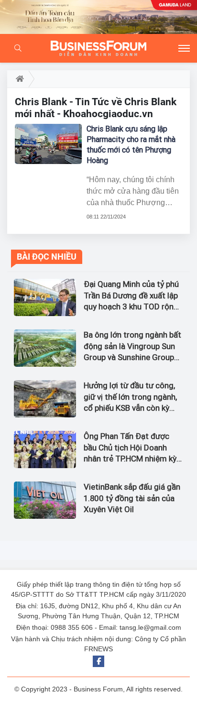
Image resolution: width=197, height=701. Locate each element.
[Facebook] (98, 661)
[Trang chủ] (18, 79)
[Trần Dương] (98, 17)
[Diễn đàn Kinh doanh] (98, 48)
